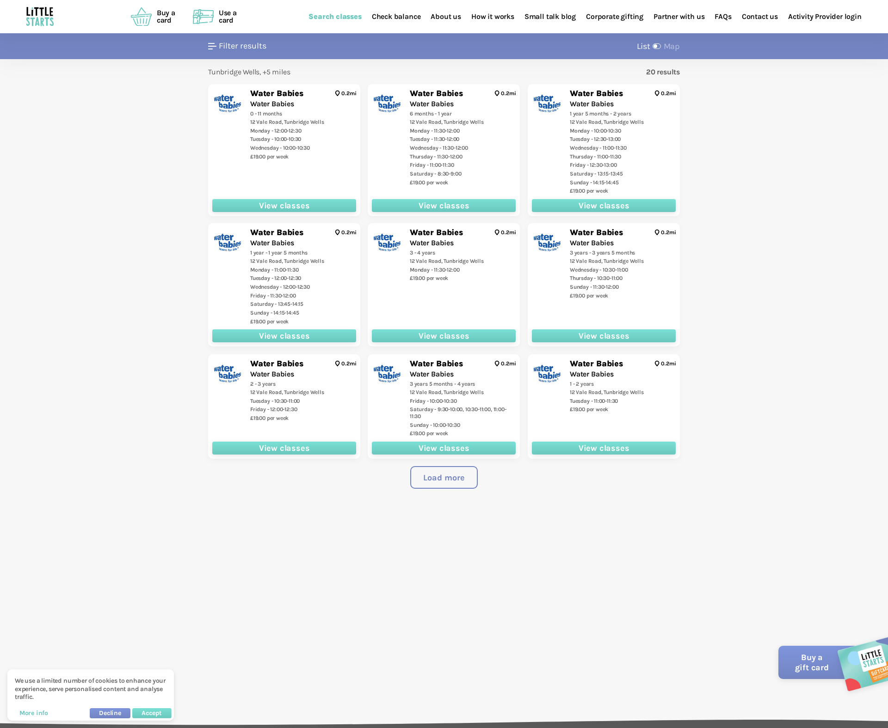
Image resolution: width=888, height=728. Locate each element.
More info (33, 713)
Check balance (396, 16)
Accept (152, 713)
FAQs (723, 16)
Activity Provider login (825, 16)
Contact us (760, 16)
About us (446, 16)
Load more (444, 478)
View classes (284, 205)
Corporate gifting (614, 16)
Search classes (334, 16)
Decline (110, 713)
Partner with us (679, 16)
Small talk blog (550, 16)
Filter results (242, 46)
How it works (492, 16)
